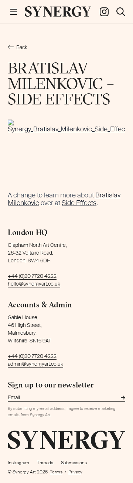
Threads (45, 463)
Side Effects (79, 203)
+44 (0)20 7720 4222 (32, 276)
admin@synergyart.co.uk (35, 363)
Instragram (18, 463)
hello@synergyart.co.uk (34, 283)
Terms (56, 472)
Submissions (74, 463)
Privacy (75, 472)
